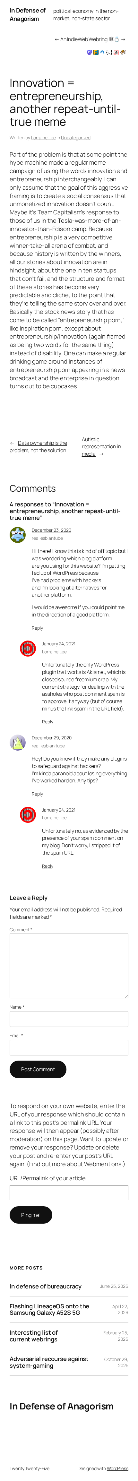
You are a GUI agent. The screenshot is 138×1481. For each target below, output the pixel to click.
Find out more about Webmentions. (76, 1164)
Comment (21, 929)
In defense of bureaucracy (46, 1286)
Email (16, 1035)
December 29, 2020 (51, 738)
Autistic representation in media (101, 446)
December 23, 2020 (51, 530)
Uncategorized (76, 137)
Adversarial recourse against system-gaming (49, 1362)
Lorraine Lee (43, 137)
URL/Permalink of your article (48, 1178)
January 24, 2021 (58, 644)
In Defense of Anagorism (28, 14)
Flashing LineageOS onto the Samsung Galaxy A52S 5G (49, 1309)
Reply (37, 628)
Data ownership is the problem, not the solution (38, 446)
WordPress (117, 1468)
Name (17, 1007)
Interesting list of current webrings (34, 1335)
